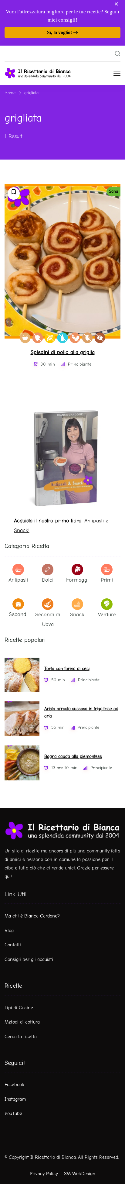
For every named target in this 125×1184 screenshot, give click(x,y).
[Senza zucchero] (100, 337)
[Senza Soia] (75, 337)
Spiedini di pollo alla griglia (63, 352)
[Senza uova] (87, 337)
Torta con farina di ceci (67, 668)
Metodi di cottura (22, 1022)
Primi (107, 580)
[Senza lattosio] (62, 337)
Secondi (18, 614)
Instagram (15, 1099)
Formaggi (77, 580)
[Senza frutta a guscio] (37, 337)
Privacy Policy (44, 1173)
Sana (113, 191)
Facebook (14, 1084)
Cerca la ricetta (21, 1036)
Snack (77, 614)
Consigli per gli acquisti (29, 959)
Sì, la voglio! (59, 32)
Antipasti (18, 580)
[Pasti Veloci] (25, 337)
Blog (9, 930)
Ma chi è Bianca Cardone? (32, 916)
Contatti (13, 945)
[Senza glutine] (50, 337)
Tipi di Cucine (19, 1007)
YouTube (13, 1113)
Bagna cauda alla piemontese (73, 756)
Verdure (107, 614)
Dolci (47, 580)
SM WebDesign (79, 1173)
